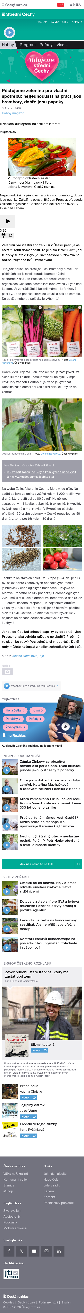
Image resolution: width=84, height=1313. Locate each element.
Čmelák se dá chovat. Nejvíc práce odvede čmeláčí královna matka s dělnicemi (48, 887)
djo (42, 656)
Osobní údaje (26, 1302)
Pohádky (12, 719)
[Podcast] (3, 235)
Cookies (8, 1302)
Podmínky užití (48, 1302)
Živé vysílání (14, 727)
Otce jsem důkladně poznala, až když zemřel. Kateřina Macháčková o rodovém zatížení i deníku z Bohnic (50, 784)
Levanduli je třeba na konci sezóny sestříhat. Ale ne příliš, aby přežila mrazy (48, 924)
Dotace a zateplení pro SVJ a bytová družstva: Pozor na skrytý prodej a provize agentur (49, 906)
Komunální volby (16, 1179)
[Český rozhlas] (14, 4)
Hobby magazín (13, 113)
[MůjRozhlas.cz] (8, 132)
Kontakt (49, 1197)
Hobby (8, 44)
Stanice (9, 1185)
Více (62, 44)
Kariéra (49, 1191)
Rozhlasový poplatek (59, 1203)
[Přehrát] (7, 221)
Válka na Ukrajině (16, 1174)
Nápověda (51, 1179)
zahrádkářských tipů (64, 647)
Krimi (36, 710)
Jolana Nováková (20, 187)
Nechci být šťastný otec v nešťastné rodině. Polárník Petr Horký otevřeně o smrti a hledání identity (50, 840)
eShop (8, 1191)
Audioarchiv (59, 21)
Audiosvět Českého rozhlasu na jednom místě (32, 745)
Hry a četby (13, 710)
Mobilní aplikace (15, 1228)
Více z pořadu (16, 877)
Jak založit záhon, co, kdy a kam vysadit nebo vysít (41, 472)
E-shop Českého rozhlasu (27, 963)
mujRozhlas (10, 699)
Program (41, 21)
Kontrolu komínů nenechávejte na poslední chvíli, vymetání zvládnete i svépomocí (48, 943)
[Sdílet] (10, 235)
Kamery (77, 21)
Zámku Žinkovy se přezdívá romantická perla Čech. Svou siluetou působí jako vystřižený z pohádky (50, 766)
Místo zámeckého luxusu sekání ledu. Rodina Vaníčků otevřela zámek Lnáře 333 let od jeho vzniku (50, 803)
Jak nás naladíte (55, 1174)
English (66, 1302)
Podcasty (10, 1222)
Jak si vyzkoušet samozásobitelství (30, 476)
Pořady (46, 44)
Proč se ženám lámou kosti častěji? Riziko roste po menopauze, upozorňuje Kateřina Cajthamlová (49, 822)
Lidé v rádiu (52, 1185)
